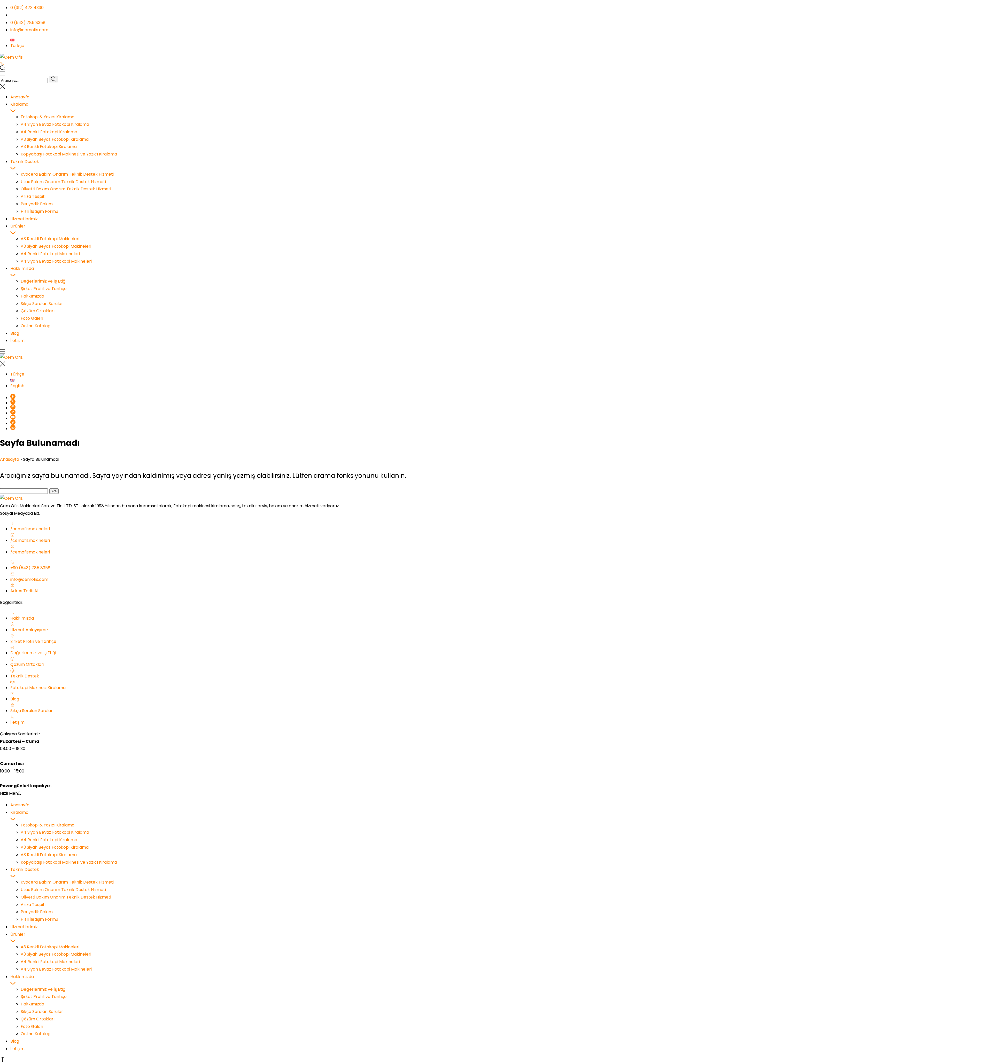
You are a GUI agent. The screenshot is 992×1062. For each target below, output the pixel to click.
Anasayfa (9, 459)
